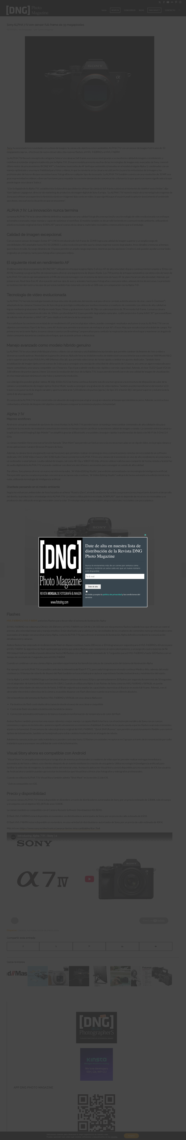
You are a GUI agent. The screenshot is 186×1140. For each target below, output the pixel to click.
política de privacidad (112, 594)
